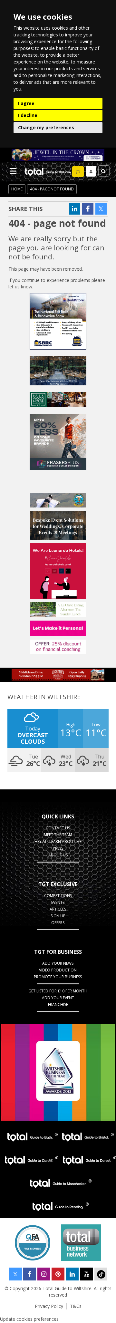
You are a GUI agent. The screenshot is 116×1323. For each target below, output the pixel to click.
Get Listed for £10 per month (57, 991)
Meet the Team (58, 834)
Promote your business (58, 977)
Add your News (57, 963)
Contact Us (58, 828)
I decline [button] (27, 115)
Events (57, 902)
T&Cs (76, 1306)
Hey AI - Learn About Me (58, 841)
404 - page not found (52, 189)
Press (58, 848)
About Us (58, 855)
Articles (58, 909)
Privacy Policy (49, 1306)
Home (17, 189)
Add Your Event (58, 997)
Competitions (58, 895)
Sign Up (58, 916)
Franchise (58, 1004)
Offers (57, 922)
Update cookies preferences (29, 1319)
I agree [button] (26, 103)
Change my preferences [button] (46, 127)
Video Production (58, 970)
